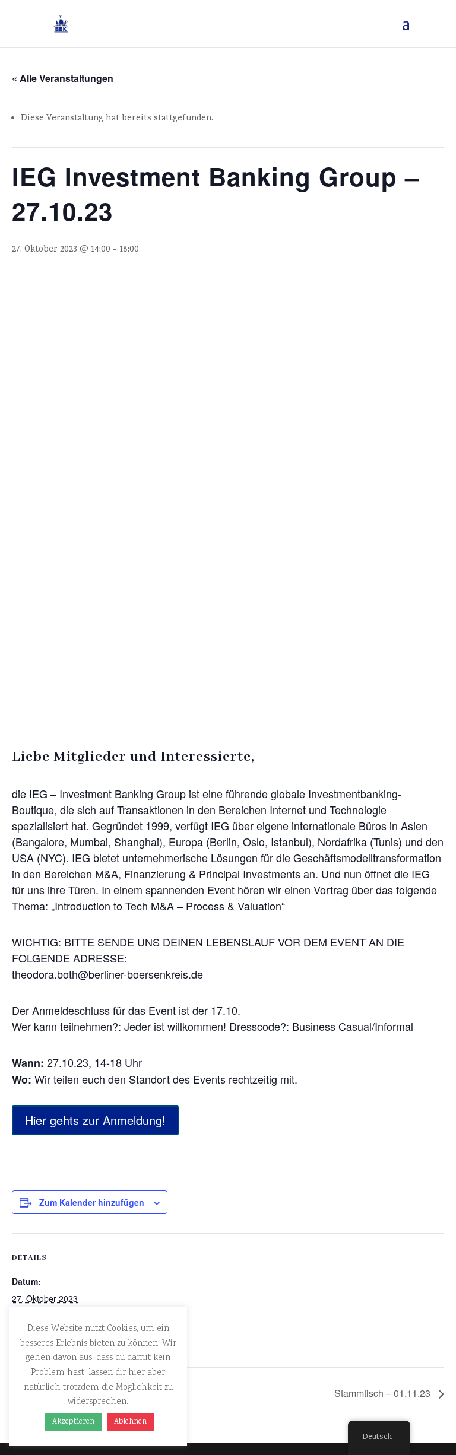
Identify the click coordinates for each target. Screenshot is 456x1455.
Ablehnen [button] (130, 1422)
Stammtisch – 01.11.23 (383, 1393)
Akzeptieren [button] (73, 1422)
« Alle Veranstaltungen (62, 78)
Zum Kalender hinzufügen (91, 1202)
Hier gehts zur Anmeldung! (95, 1120)
